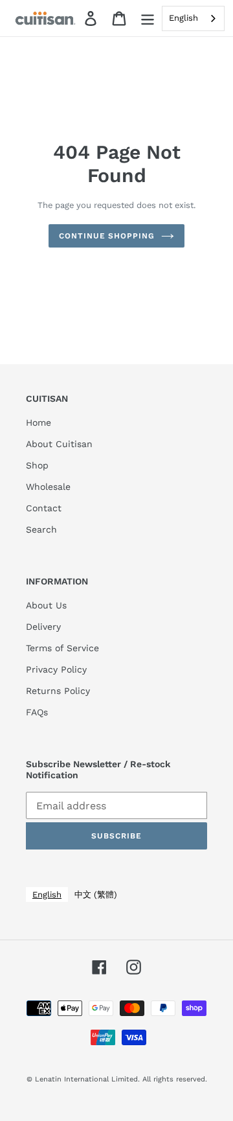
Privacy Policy (56, 669)
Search (41, 529)
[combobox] (193, 18)
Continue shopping (107, 235)
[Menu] (147, 18)
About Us (46, 605)
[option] (96, 894)
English (183, 18)
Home (38, 422)
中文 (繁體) (95, 894)
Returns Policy (58, 691)
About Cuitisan (59, 444)
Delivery (43, 626)
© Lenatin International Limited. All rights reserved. (117, 1079)
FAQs (37, 712)
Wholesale (48, 486)
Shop (37, 465)
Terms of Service (62, 648)
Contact (43, 508)
